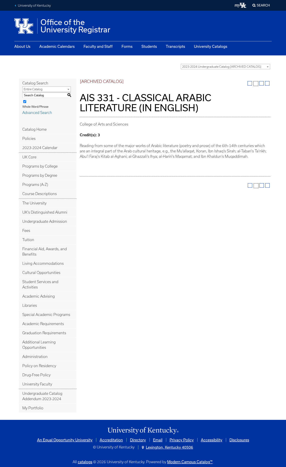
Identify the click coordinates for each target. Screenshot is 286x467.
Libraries (29, 305)
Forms (127, 46)
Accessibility (211, 440)
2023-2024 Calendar (39, 148)
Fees (26, 231)
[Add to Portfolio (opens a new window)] (250, 83)
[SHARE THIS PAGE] (255, 83)
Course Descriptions (39, 194)
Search (263, 5)
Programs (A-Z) (35, 185)
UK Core (29, 157)
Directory (138, 440)
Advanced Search (37, 113)
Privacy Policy (182, 440)
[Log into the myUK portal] (241, 5)
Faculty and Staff (98, 46)
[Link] (143, 430)
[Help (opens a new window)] (267, 83)
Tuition (28, 240)
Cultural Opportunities (41, 273)
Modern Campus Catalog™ (189, 462)
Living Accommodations (43, 263)
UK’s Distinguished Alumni (44, 212)
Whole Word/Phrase (35, 106)
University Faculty (37, 384)
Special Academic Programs (46, 315)
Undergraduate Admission (44, 221)
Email (157, 440)
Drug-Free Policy (36, 375)
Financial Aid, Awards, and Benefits (44, 251)
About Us (22, 46)
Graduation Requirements (44, 333)
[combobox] (225, 66)
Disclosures (239, 440)
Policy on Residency (39, 366)
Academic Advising (38, 296)
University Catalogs (210, 46)
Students (149, 46)
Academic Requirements (43, 324)
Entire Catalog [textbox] (33, 89)
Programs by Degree (39, 175)
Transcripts (175, 46)
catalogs (85, 462)
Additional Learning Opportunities (39, 344)
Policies (29, 139)
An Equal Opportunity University (65, 440)
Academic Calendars (57, 46)
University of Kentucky (34, 5)
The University (34, 203)
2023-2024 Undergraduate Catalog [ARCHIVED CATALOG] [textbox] (221, 66)
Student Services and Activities (40, 284)
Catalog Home (34, 129)
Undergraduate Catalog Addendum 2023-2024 (42, 396)
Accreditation (111, 440)
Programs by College (40, 166)
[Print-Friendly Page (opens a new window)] (261, 83)
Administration (35, 357)
